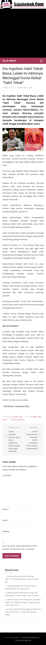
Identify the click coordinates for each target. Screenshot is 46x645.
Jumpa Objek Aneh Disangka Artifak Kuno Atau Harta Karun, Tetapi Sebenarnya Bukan (23, 612)
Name (5, 509)
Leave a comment (18, 419)
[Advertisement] (23, 33)
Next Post (31, 438)
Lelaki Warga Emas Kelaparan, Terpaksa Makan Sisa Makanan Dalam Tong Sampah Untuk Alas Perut (23, 602)
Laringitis (33, 417)
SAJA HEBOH (9, 60)
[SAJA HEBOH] (23, 4)
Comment (7, 475)
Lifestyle (15, 417)
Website (6, 531)
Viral (20, 417)
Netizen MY (21, 87)
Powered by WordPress (31, 637)
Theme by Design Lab (23, 640)
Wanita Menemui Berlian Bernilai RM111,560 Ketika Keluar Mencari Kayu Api (21, 579)
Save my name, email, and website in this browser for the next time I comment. (19, 547)
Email (5, 520)
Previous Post (14, 439)
